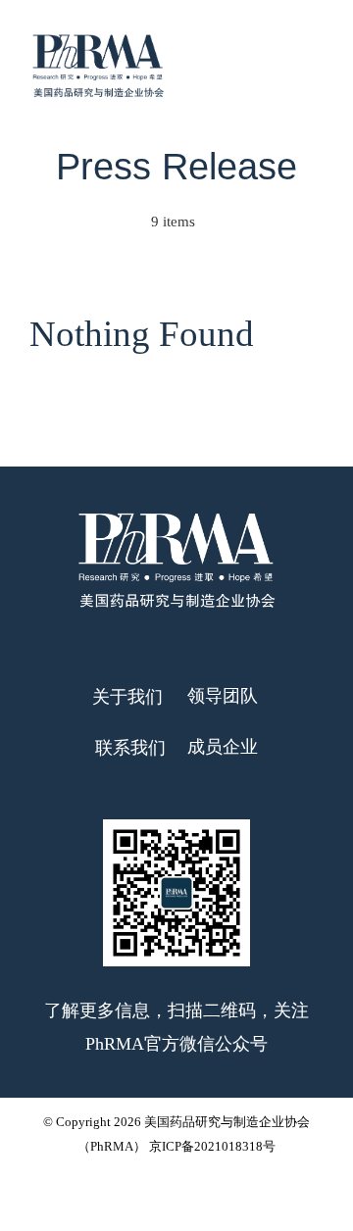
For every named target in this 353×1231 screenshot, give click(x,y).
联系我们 (130, 748)
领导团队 (222, 696)
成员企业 (222, 747)
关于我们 (130, 697)
